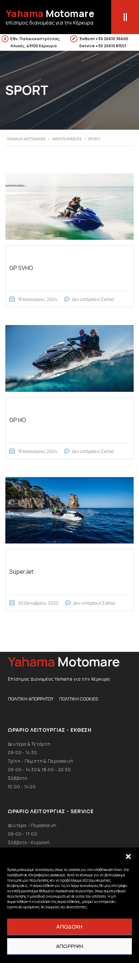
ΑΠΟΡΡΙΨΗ (69, 946)
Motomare (50, 13)
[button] (128, 856)
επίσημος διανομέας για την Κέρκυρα (49, 22)
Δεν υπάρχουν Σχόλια (93, 299)
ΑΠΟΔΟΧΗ (69, 926)
